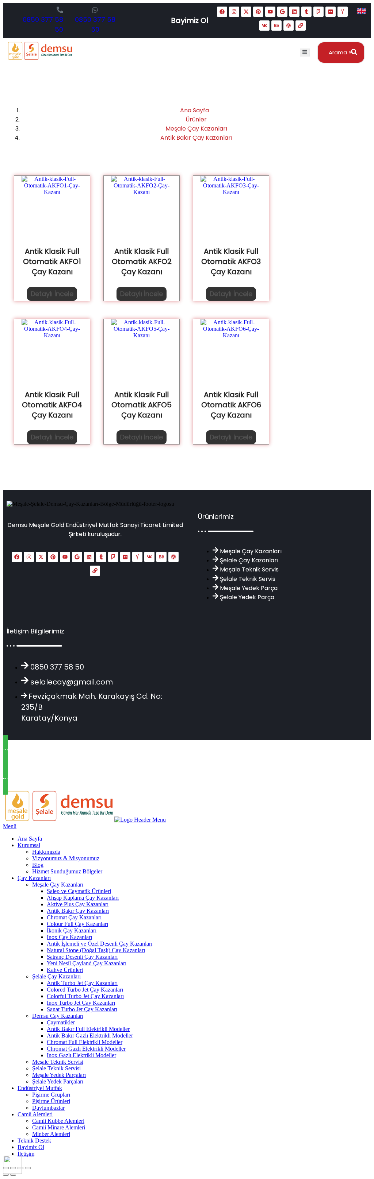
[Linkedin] (294, 12)
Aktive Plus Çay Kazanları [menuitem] (77, 904)
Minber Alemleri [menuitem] (51, 1134)
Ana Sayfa (194, 110)
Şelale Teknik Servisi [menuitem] (56, 1068)
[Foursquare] (318, 12)
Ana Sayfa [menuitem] (30, 838)
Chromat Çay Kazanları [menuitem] (74, 917)
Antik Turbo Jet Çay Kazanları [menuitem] (82, 983)
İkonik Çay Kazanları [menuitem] (71, 930)
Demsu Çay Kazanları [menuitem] (57, 1016)
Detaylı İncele (52, 293)
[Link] (300, 25)
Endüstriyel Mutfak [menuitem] (40, 1088)
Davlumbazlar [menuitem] (48, 1108)
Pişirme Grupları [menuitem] (51, 1094)
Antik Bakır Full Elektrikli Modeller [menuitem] (88, 1029)
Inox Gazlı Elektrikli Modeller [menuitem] (81, 1055)
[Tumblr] (306, 12)
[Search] (352, 52)
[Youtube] (270, 12)
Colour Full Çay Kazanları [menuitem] (77, 924)
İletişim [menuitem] (26, 1154)
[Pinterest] (258, 12)
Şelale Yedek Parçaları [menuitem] (57, 1081)
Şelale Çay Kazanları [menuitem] (56, 976)
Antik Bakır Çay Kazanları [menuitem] (78, 911)
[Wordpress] (288, 25)
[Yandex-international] (342, 12)
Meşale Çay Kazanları (196, 128)
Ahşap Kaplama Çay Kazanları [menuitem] (83, 898)
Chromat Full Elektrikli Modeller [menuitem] (84, 1042)
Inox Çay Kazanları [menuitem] (69, 937)
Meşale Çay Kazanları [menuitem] (57, 884)
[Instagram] (234, 12)
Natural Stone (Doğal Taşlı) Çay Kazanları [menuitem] (96, 950)
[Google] (282, 12)
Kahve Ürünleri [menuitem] (65, 970)
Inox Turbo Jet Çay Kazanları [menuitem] (81, 1003)
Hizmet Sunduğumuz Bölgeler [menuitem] (67, 871)
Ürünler (196, 119)
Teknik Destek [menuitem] (34, 1140)
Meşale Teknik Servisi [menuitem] (57, 1062)
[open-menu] (305, 53)
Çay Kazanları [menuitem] (34, 878)
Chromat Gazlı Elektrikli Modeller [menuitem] (86, 1049)
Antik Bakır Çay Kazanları (196, 137)
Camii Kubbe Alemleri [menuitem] (58, 1121)
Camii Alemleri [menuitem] (35, 1114)
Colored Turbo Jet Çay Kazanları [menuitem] (85, 989)
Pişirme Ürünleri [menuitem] (51, 1101)
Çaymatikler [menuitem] (61, 1022)
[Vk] (264, 25)
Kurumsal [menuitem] (29, 845)
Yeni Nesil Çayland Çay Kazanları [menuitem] (86, 963)
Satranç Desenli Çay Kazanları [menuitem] (82, 957)
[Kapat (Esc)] (28, 1168)
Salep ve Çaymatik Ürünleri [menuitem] (79, 891)
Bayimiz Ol (189, 20)
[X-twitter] (246, 12)
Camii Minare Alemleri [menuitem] (58, 1127)
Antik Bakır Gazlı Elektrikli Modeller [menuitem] (90, 1035)
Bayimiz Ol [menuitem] (31, 1147)
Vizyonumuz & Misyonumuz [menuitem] (65, 858)
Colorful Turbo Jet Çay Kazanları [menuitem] (85, 996)
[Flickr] (330, 12)
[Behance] (276, 25)
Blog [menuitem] (37, 865)
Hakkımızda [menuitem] (46, 852)
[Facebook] (222, 12)
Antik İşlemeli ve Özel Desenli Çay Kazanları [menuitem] (99, 944)
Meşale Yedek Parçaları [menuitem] (59, 1075)
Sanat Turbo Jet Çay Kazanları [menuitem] (82, 1009)
